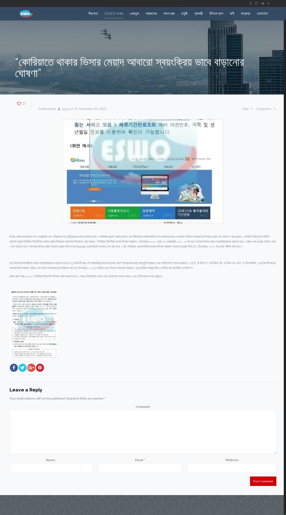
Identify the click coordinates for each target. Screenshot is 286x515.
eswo (66, 109)
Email (140, 460)
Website (231, 460)
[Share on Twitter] (23, 368)
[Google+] (256, 3)
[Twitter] (262, 3)
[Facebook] (250, 3)
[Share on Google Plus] (31, 368)
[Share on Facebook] (14, 368)
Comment (143, 406)
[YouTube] (268, 3)
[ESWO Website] (26, 13)
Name (51, 460)
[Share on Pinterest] (40, 368)
